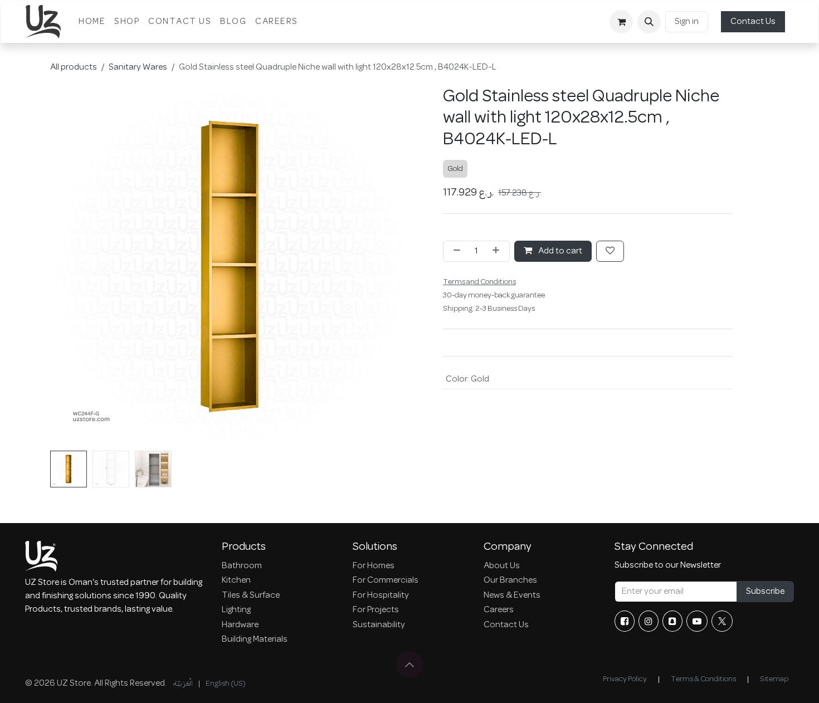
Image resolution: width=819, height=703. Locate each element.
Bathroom (242, 566)
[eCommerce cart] (621, 21)
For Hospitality (381, 595)
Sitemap (774, 679)
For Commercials (385, 580)
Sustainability (379, 625)
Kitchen (236, 580)
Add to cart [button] (559, 251)
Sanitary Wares (138, 67)
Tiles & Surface (251, 595)
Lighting (236, 610)
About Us (502, 566)
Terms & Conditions (703, 679)
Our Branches (510, 580)
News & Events (512, 595)
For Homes (373, 566)
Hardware (240, 625)
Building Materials (254, 639)
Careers (499, 610)
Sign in (687, 21)
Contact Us (753, 21)
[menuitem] (92, 22)
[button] (649, 21)
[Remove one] (454, 251)
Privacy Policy (625, 679)
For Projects (376, 610)
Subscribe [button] (765, 591)
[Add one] (498, 251)
